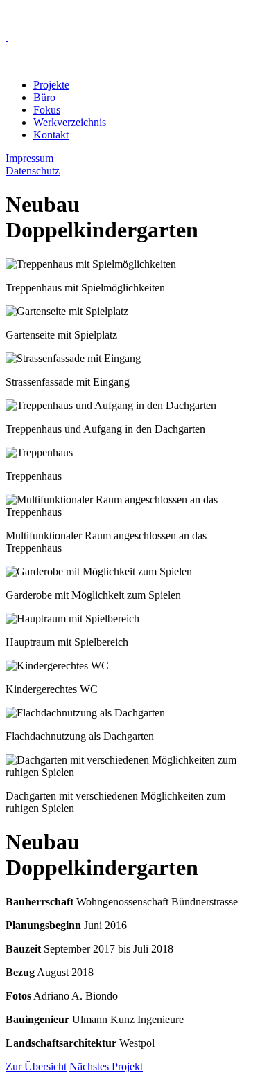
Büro (44, 97)
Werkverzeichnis (69, 122)
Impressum (29, 158)
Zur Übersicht (36, 1066)
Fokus (46, 110)
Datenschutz (33, 171)
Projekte (51, 85)
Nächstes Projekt (106, 1066)
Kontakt (51, 135)
